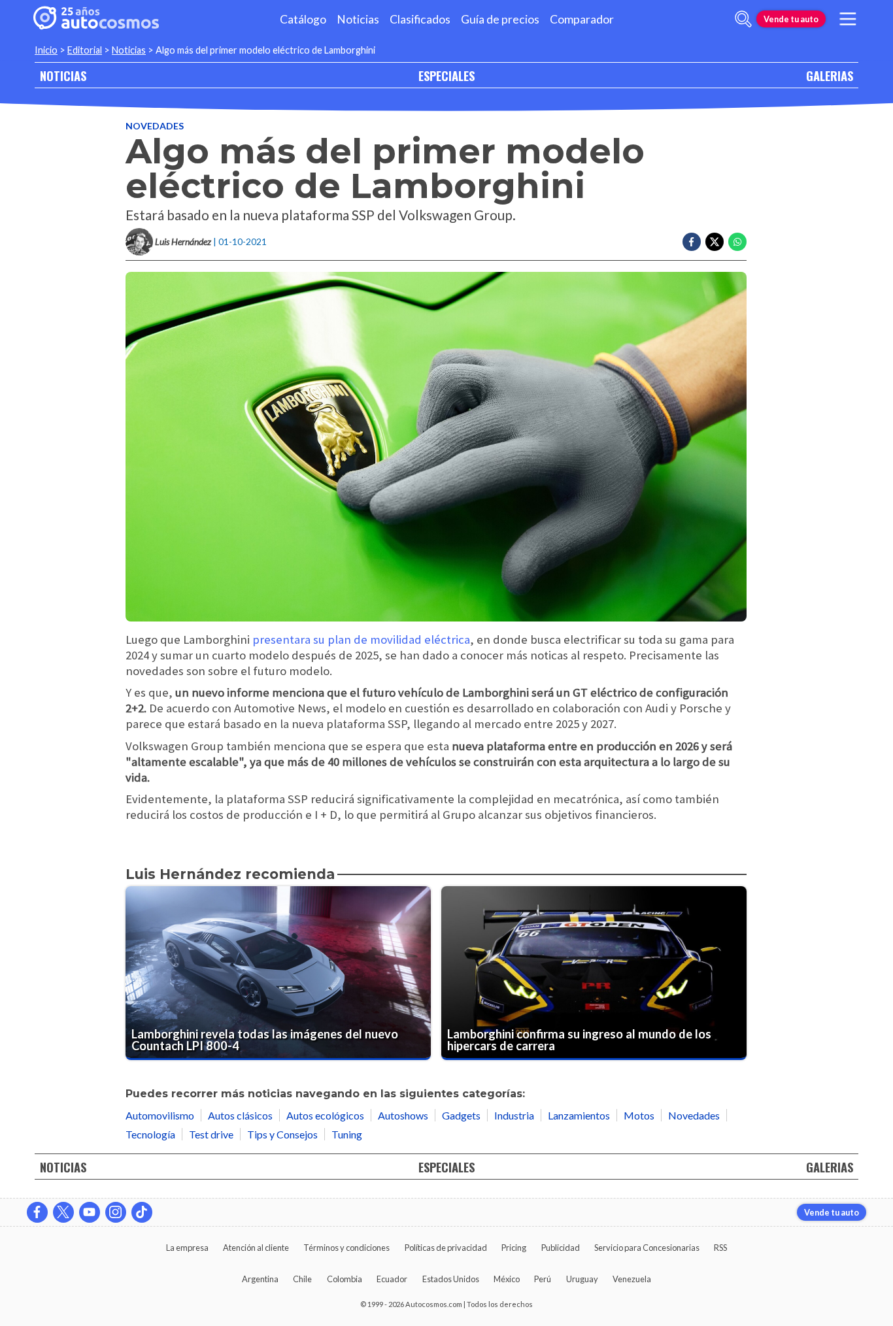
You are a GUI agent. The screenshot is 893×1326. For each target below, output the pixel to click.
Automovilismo (160, 1115)
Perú (542, 1279)
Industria (514, 1115)
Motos (639, 1115)
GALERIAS (829, 75)
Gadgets (461, 1115)
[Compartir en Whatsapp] (737, 242)
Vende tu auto (791, 19)
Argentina (260, 1279)
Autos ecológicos (325, 1115)
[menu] (848, 19)
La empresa (187, 1247)
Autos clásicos (240, 1115)
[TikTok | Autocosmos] (141, 1212)
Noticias (358, 19)
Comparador (582, 19)
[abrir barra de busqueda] (743, 19)
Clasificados (420, 19)
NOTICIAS (63, 75)
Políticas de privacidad (446, 1247)
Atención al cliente (256, 1247)
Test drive (211, 1134)
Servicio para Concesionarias (646, 1247)
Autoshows (403, 1115)
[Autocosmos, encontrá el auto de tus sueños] (96, 19)
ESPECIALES (446, 75)
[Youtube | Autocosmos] (89, 1212)
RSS (720, 1247)
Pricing (513, 1247)
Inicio (46, 50)
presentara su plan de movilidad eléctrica (361, 639)
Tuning (346, 1134)
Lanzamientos (579, 1115)
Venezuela (632, 1279)
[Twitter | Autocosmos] (63, 1212)
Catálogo (303, 19)
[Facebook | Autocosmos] (37, 1212)
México (507, 1279)
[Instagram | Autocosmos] (115, 1212)
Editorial (84, 50)
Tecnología (150, 1134)
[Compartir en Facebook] (691, 242)
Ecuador (392, 1279)
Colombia (344, 1279)
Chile (302, 1279)
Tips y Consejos (282, 1134)
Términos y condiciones (346, 1247)
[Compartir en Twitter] (714, 242)
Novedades (155, 125)
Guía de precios (500, 19)
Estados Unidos (450, 1279)
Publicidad (560, 1247)
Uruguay (582, 1279)
